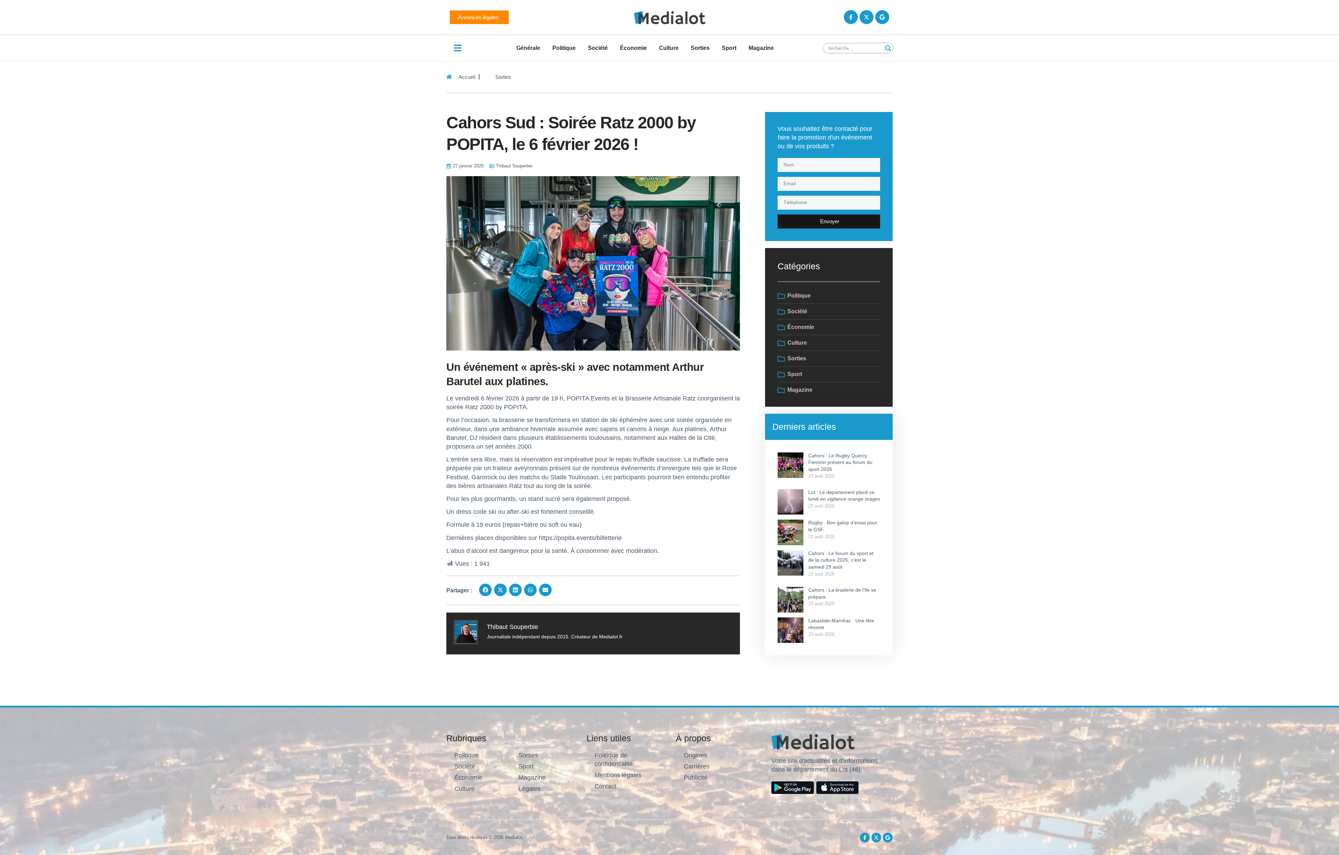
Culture (669, 48)
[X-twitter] (866, 17)
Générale (528, 48)
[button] (485, 590)
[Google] (882, 17)
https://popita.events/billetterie (580, 537)
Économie (633, 48)
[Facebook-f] (851, 17)
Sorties (700, 48)
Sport (729, 48)
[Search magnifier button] (888, 48)
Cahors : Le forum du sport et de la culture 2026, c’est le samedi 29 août (840, 560)
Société (598, 48)
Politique (564, 48)
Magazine (761, 48)
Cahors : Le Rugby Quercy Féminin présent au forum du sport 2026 (840, 462)
